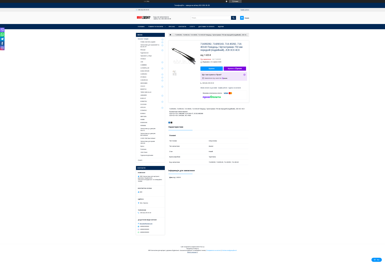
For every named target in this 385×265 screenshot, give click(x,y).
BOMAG (142, 113)
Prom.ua (202, 247)
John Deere (143, 152)
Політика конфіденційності (229, 250)
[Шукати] (233, 18)
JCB (141, 62)
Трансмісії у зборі (146, 56)
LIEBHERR (143, 95)
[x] (171, 123)
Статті (192, 26)
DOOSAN (143, 104)
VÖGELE (143, 59)
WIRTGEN (143, 116)
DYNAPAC (143, 110)
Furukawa (143, 149)
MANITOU (143, 89)
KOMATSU (143, 101)
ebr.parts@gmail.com (146, 223)
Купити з (231, 68)
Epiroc (142, 146)
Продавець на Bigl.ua (192, 248)
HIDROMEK (143, 83)
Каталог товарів (143, 39)
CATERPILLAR (144, 68)
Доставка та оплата (206, 26)
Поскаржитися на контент (213, 250)
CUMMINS (143, 65)
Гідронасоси (144, 53)
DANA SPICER (144, 71)
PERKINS (143, 125)
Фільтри (142, 50)
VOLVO (142, 86)
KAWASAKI (143, 122)
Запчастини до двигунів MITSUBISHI (147, 134)
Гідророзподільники (146, 155)
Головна (141, 26)
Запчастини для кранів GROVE (147, 142)
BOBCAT (143, 98)
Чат (378, 260)
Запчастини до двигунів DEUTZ (147, 129)
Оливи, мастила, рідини (147, 42)
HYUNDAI (143, 77)
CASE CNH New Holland (147, 138)
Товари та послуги (155, 26)
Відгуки (221, 26)
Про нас (172, 26)
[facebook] (169, 123)
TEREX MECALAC (145, 92)
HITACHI (142, 107)
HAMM (142, 119)
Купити (211, 68)
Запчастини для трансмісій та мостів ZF (149, 45)
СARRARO (143, 74)
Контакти (182, 26)
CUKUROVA (144, 80)
